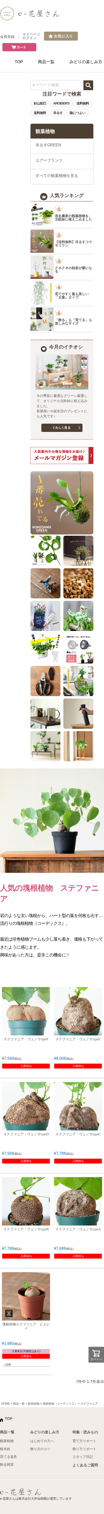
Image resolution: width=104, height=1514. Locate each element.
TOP (19, 62)
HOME (5, 1403)
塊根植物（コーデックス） (60, 1403)
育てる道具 (8, 1457)
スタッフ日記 (83, 1457)
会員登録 (7, 37)
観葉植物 (33, 1403)
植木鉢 (5, 1449)
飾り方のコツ (40, 1449)
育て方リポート (84, 1441)
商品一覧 (46, 62)
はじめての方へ (42, 1441)
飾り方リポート (84, 1449)
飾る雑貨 (7, 1464)
